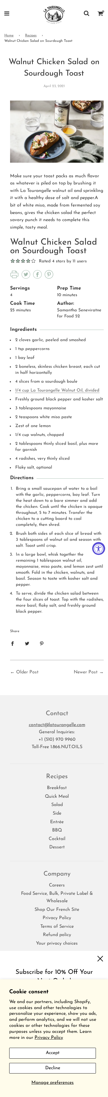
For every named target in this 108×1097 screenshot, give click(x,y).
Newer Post (86, 672)
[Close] (100, 959)
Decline (52, 1068)
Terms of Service (57, 926)
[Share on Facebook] (12, 644)
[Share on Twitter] (27, 644)
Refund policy (57, 935)
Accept (53, 1053)
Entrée (57, 822)
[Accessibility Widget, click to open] (98, 548)
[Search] (86, 14)
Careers (57, 885)
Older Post (27, 672)
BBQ (57, 830)
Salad (57, 805)
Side (57, 813)
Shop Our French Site (57, 909)
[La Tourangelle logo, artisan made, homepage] (54, 14)
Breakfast (57, 788)
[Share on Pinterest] (41, 644)
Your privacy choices (57, 943)
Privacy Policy (49, 1037)
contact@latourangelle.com (57, 725)
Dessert (57, 847)
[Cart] (100, 14)
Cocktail (57, 839)
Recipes (31, 35)
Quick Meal (57, 796)
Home (9, 35)
